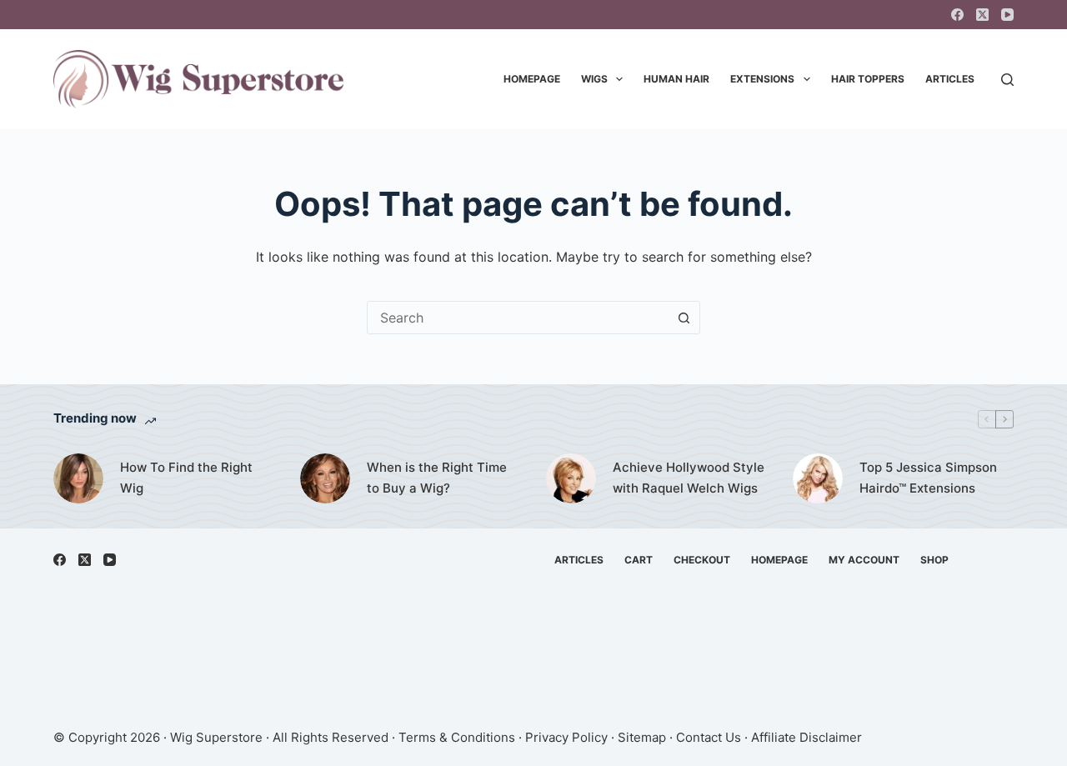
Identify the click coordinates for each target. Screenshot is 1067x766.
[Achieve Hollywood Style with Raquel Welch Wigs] (571, 478)
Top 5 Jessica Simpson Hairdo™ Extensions (928, 477)
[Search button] (683, 317)
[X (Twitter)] (982, 14)
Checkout (702, 559)
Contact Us (708, 737)
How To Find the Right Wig (186, 477)
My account (864, 559)
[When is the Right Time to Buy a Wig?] (325, 478)
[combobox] (518, 317)
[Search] (1007, 79)
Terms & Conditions (456, 737)
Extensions (762, 79)
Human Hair (676, 79)
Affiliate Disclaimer (806, 737)
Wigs (594, 79)
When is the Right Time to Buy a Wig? (437, 477)
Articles (949, 79)
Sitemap (642, 737)
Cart (638, 559)
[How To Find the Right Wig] (78, 478)
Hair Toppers (867, 79)
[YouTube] (1007, 14)
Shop (934, 559)
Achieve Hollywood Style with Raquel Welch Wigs (688, 477)
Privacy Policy (566, 737)
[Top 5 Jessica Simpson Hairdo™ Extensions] (818, 478)
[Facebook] (957, 14)
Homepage (531, 79)
